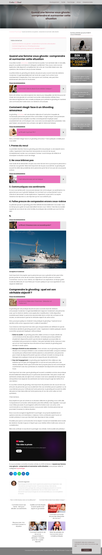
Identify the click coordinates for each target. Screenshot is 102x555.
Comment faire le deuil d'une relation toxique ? (52, 500)
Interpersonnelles (88, 2)
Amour (79, 2)
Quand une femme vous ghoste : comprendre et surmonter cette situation (33, 44)
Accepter (86, 550)
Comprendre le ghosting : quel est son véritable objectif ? (28, 48)
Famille (63, 2)
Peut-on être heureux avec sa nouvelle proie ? (23, 500)
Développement (54, 2)
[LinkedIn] (23, 474)
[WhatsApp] (19, 474)
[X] (15, 474)
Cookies (67, 550)
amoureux (24, 63)
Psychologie (71, 2)
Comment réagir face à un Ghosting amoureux (25, 46)
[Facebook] (11, 474)
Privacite (62, 550)
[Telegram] (27, 474)
